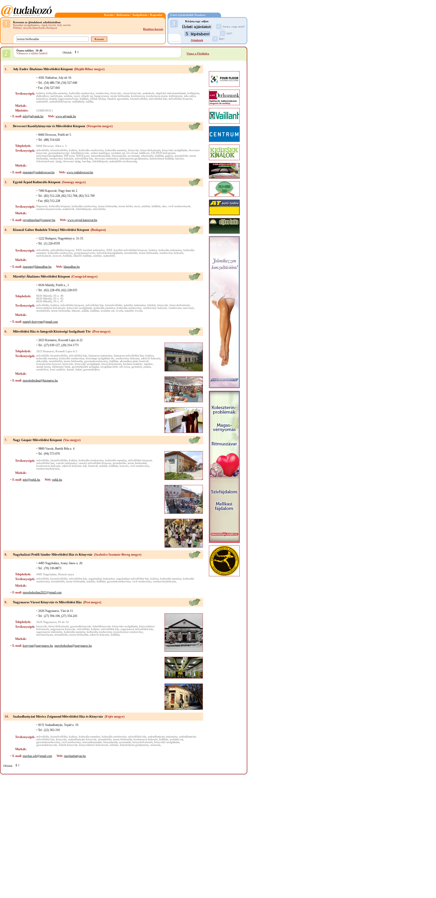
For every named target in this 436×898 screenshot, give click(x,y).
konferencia (138, 96)
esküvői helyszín (150, 358)
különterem (175, 96)
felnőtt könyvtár (68, 745)
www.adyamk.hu (66, 116)
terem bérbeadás (120, 96)
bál (85, 466)
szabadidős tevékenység (123, 161)
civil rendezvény (139, 466)
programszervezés (84, 253)
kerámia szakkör (132, 364)
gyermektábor (91, 369)
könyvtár (116, 93)
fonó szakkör (57, 369)
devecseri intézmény (106, 158)
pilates (147, 366)
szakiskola (148, 93)
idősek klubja (98, 98)
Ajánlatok (197, 40)
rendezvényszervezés (48, 209)
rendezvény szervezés (181, 308)
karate (70, 369)
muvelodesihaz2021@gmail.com (42, 592)
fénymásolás (119, 155)
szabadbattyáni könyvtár (82, 739)
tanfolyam (56, 96)
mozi (77, 96)
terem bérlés (126, 206)
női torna (124, 366)
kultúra (40, 93)
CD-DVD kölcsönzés (163, 153)
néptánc (148, 364)
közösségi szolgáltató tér (100, 358)
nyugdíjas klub (109, 366)
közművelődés (138, 98)
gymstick (136, 366)
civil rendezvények (179, 206)
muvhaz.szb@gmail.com (37, 756)
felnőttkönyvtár (80, 153)
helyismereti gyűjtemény (134, 158)
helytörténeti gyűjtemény (134, 745)
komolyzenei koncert (48, 364)
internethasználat (100, 155)
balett (78, 369)
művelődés (42, 150)
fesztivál (93, 466)
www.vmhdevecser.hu (80, 172)
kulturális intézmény (170, 250)
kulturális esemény (57, 93)
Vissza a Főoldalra (197, 53)
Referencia (123, 15)
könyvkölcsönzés (150, 150)
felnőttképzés (100, 161)
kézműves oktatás (46, 98)
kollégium (193, 93)
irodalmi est (118, 153)
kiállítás (84, 98)
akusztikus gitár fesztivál (134, 361)
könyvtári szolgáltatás (174, 150)
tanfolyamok (43, 255)
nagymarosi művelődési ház (137, 629)
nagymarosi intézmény (49, 632)
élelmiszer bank (61, 366)
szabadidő (42, 101)
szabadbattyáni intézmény (163, 736)
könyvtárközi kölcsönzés (50, 308)
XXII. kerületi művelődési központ (126, 250)
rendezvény (102, 93)
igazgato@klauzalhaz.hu (37, 266)
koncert (57, 255)
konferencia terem (157, 96)
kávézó (179, 158)
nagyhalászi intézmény (102, 578)
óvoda (119, 310)
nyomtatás (134, 155)
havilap (86, 161)
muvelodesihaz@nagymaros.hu (73, 645)
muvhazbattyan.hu (75, 756)
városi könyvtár (132, 93)
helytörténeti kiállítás (162, 158)
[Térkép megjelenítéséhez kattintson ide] (194, 72)
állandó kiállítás (82, 255)
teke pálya (190, 96)
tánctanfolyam (44, 634)
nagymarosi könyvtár (62, 629)
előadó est (87, 96)
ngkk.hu (57, 479)
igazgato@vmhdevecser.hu (38, 172)
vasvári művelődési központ (94, 463)
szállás (89, 101)
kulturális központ (59, 206)
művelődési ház (158, 98)
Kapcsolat (156, 15)
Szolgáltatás (139, 15)
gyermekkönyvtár (58, 153)
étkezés (76, 310)
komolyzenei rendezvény (128, 632)
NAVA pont (82, 155)
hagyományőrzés (68, 98)
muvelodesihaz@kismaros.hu (40, 380)
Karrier (109, 15)
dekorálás (41, 361)
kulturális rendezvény (81, 93)
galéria (169, 155)
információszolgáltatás (49, 155)
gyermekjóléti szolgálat (85, 366)
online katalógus (100, 153)
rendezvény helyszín (61, 158)
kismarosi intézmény (100, 355)
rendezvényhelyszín (48, 468)
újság (59, 161)
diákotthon (42, 96)
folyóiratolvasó (45, 161)
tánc (164, 206)
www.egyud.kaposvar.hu (82, 220)
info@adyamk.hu (33, 116)
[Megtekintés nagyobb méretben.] (184, 357)
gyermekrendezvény (96, 361)
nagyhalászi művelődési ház (132, 578)
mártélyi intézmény (135, 305)
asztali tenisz (43, 366)
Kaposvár (41, 206)
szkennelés (147, 155)
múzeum (155, 745)
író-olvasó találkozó (138, 153)
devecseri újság (72, 161)
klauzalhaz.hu (72, 266)
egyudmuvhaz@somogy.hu (39, 220)
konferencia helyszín (48, 466)
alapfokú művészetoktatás (171, 93)
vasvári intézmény (66, 463)
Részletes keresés (153, 29)
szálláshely (78, 101)
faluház (151, 305)
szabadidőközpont (60, 101)
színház (68, 96)
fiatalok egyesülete (118, 98)
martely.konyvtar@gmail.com (40, 321)
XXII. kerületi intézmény (90, 250)
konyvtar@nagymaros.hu (38, 645)
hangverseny (101, 96)
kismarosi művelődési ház (129, 355)
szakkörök (68, 209)
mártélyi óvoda (133, 310)
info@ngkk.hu (31, 479)
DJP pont (69, 155)
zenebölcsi (42, 369)
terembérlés (181, 155)
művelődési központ (180, 98)
